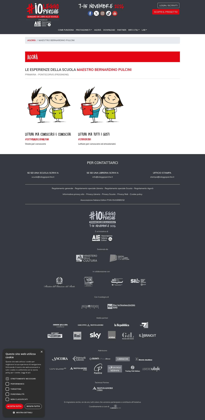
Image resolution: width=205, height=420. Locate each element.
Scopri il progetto (166, 11)
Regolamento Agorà (143, 188)
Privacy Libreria (93, 194)
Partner (121, 30)
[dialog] (24, 383)
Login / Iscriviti (168, 5)
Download (109, 30)
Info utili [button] (133, 30)
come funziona (66, 30)
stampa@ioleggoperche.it (162, 177)
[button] (24, 412)
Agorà (97, 30)
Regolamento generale (62, 188)
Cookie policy (136, 194)
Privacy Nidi (122, 194)
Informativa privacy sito (73, 194)
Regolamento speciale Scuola (118, 188)
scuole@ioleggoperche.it (43, 177)
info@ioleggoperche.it (102, 177)
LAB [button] (143, 30)
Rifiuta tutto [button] (33, 406)
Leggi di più (25, 372)
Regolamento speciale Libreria (89, 188)
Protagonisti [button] (83, 30)
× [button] (41, 352)
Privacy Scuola (108, 194)
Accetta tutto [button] (14, 406)
